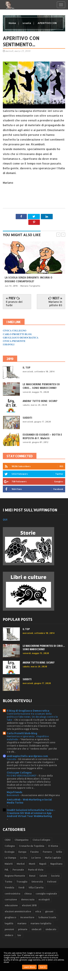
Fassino (34, 851)
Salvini (43, 875)
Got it (43, 967)
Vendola (9, 887)
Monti (32, 863)
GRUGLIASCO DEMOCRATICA (20, 337)
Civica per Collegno (19, 772)
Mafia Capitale (53, 857)
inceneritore (27, 917)
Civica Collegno (41, 839)
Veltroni (51, 881)
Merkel (21, 863)
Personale (18, 869)
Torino (8, 881)
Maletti (9, 863)
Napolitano (56, 863)
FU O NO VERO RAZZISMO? (22, 775)
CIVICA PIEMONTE (14, 341)
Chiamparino (22, 839)
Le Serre (36, 857)
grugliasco (10, 917)
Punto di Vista (35, 869)
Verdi (21, 887)
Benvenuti (13, 795)
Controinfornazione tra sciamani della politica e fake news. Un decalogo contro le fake (32, 716)
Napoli (42, 863)
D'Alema (53, 845)
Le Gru (23, 857)
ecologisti (44, 899)
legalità (9, 923)
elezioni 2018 (29, 905)
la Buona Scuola (47, 917)
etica (38, 911)
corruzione (11, 899)
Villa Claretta (36, 887)
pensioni (9, 929)
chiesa (28, 893)
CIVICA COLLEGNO (14, 330)
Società (55, 875)
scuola (27, 23)
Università (37, 881)
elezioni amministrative (18, 911)
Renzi (32, 875)
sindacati (36, 929)
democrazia (27, 899)
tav (19, 935)
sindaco (9, 935)
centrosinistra (12, 893)
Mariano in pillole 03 (55, 303)
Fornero (47, 851)
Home (12, 23)
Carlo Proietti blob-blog (22, 733)
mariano (21, 923)
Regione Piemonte (15, 875)
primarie (22, 929)
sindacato (51, 929)
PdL (6, 869)
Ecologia (9, 851)
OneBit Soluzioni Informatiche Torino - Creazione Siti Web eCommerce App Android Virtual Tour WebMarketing (31, 813)
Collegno (10, 845)
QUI (5, 519)
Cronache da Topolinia (31, 845)
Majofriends (14, 792)
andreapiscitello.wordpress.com (27, 756)
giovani (49, 911)
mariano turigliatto (41, 923)
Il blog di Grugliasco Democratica (28, 710)
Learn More (29, 967)
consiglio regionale (46, 893)
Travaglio (21, 881)
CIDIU (8, 839)
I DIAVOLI (8, 344)
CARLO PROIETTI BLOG (17, 334)
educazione (11, 905)
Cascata (11, 759)
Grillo (59, 851)
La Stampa (10, 857)
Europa (22, 851)
